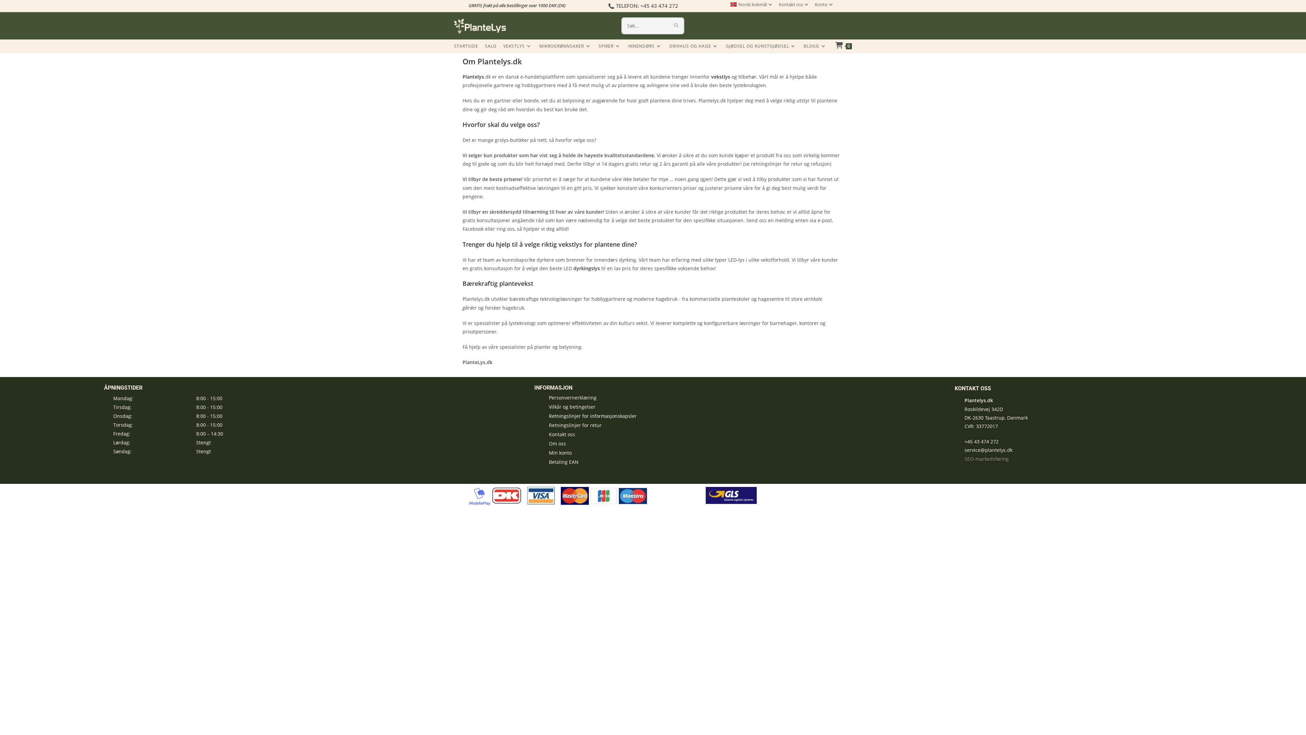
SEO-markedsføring (987, 459)
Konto (821, 4)
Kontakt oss (791, 4)
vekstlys (720, 77)
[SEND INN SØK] (676, 26)
